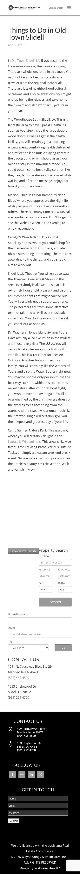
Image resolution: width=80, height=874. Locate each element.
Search (55, 602)
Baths (61, 583)
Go (63, 647)
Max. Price (64, 569)
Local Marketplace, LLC (47, 868)
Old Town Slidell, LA (25, 60)
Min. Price (44, 569)
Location (44, 556)
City (10, 641)
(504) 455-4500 (18, 678)
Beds (41, 583)
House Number (17, 614)
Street (11, 628)
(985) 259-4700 (18, 697)
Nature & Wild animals (24, 441)
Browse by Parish (23, 551)
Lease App (56, 7)
